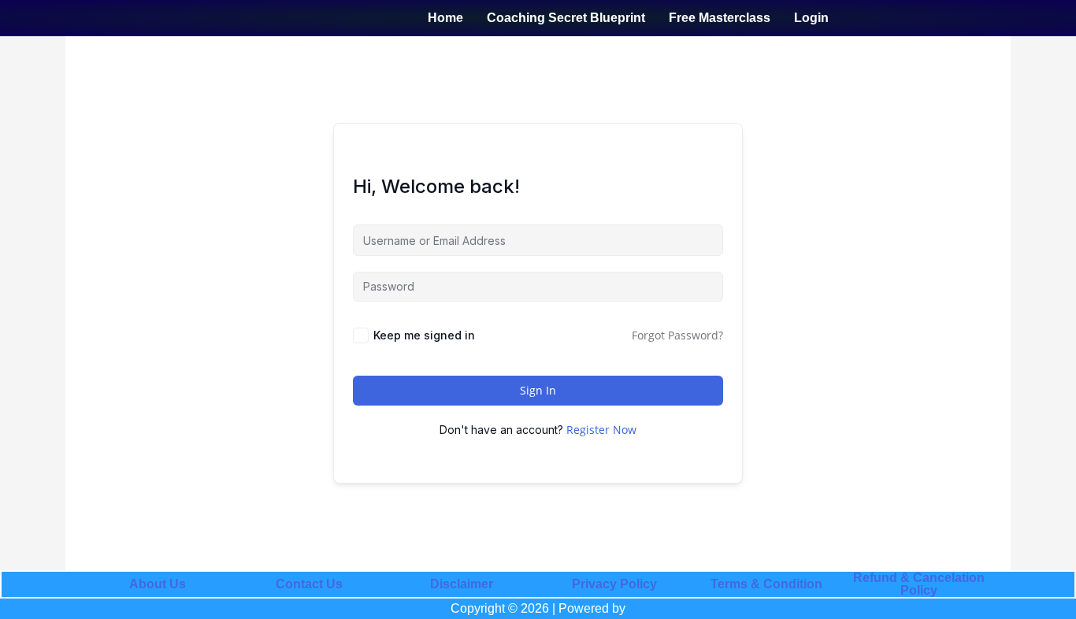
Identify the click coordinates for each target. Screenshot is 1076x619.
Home (445, 17)
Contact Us (309, 584)
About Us (157, 584)
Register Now (601, 429)
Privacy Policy (614, 584)
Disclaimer (461, 584)
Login (811, 17)
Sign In (538, 390)
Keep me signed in (424, 335)
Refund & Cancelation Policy (919, 584)
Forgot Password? (677, 335)
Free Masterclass (719, 17)
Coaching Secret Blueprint (566, 17)
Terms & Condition (766, 584)
